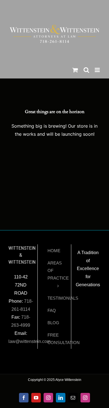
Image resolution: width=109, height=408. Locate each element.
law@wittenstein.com (29, 341)
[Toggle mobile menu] (98, 70)
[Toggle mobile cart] (75, 70)
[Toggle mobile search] (86, 70)
